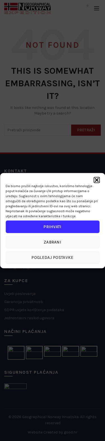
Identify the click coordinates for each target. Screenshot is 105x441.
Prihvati (52, 226)
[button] (96, 180)
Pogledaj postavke (52, 257)
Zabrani (52, 242)
